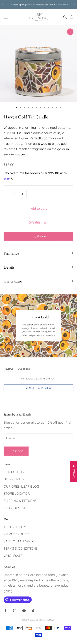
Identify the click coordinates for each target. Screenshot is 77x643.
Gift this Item (38, 222)
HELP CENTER (14, 479)
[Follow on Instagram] (14, 610)
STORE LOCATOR (17, 493)
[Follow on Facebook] (5, 610)
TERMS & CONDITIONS (21, 548)
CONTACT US (14, 472)
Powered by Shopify (47, 619)
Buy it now (38, 236)
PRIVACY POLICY (16, 534)
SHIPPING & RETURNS (20, 501)
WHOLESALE (13, 556)
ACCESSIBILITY (15, 527)
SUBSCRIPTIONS (16, 508)
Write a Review (45, 389)
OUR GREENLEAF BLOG (21, 486)
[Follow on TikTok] (33, 610)
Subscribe (16, 451)
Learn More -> (61, 4)
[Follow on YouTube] (24, 610)
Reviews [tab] (8, 369)
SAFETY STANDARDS (19, 541)
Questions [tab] (24, 369)
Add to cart (38, 208)
